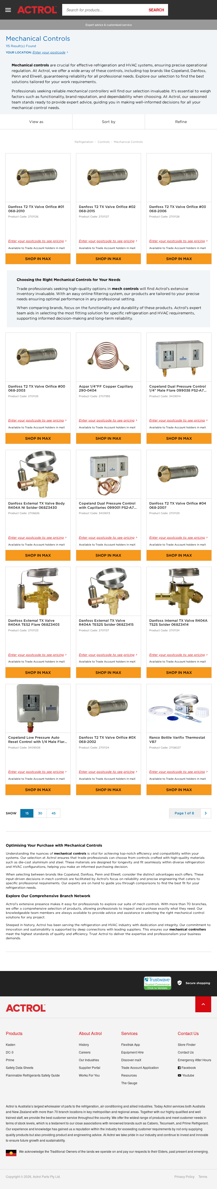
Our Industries (89, 1060)
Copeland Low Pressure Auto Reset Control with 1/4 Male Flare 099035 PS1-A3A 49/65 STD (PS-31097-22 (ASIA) (37, 740)
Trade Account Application (140, 1067)
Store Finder (187, 1044)
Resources (129, 1075)
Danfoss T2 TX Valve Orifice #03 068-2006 (177, 209)
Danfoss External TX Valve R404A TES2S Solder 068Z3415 (106, 623)
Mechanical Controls (128, 142)
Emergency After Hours (194, 1060)
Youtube (188, 1075)
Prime (10, 1060)
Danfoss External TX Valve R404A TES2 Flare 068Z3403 (34, 623)
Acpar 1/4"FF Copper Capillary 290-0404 (106, 388)
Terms (202, 1176)
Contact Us (186, 1052)
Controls (104, 142)
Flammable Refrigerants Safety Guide (33, 1075)
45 (54, 813)
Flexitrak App (130, 1044)
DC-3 (9, 1052)
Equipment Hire (132, 1052)
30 (40, 813)
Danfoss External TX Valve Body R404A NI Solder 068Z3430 (36, 505)
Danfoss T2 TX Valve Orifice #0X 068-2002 (107, 740)
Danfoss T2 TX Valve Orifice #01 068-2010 (36, 209)
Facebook (189, 1067)
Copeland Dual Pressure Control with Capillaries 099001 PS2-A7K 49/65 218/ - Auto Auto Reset (107, 505)
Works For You (89, 1075)
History (84, 1044)
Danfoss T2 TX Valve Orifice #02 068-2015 (107, 209)
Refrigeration (84, 142)
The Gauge (129, 1083)
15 (27, 813)
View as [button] (36, 122)
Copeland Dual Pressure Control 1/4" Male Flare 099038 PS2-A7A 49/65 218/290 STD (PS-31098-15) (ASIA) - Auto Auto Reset (177, 388)
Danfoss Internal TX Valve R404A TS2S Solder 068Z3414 (178, 623)
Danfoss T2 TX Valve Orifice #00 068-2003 (36, 388)
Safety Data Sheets (19, 1067)
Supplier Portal (89, 1067)
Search (156, 9)
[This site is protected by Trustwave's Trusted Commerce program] (157, 983)
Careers (85, 1052)
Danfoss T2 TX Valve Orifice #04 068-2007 (177, 505)
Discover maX (131, 1060)
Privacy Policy (184, 1176)
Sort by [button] (108, 122)
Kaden (10, 1044)
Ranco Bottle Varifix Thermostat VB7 (177, 740)
